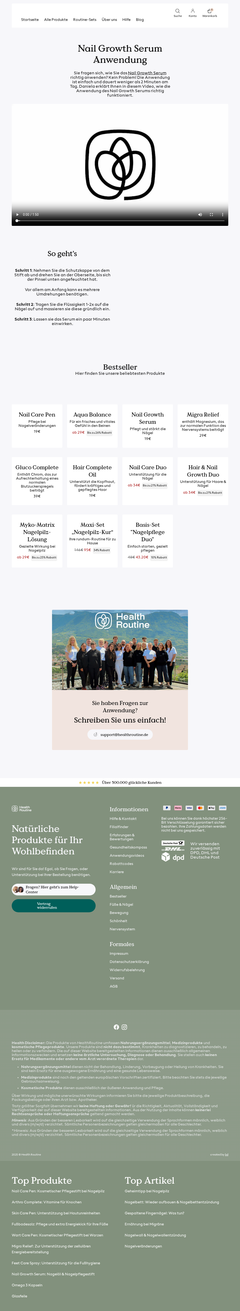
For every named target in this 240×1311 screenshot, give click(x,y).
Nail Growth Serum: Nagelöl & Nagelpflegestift (53, 1274)
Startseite (30, 20)
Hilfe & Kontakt (123, 819)
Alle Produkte (56, 20)
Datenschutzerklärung (129, 962)
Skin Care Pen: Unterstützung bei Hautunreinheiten (56, 1213)
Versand (117, 978)
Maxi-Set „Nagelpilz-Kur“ (92, 528)
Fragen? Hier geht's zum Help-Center (52, 889)
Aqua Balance (92, 414)
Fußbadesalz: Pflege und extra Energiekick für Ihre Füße (60, 1224)
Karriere (117, 872)
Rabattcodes (121, 864)
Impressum (119, 953)
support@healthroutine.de (124, 734)
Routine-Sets (84, 20)
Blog (140, 20)
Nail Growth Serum (147, 73)
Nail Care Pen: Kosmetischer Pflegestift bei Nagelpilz (58, 1191)
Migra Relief (203, 414)
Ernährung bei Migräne (144, 1224)
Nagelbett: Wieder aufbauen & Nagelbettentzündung (172, 1202)
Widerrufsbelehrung (127, 970)
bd (226, 1155)
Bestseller (118, 896)
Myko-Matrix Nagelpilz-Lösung (37, 532)
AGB (114, 986)
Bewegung (119, 913)
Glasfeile (19, 1296)
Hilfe (126, 20)
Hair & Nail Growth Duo (203, 471)
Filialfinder (119, 827)
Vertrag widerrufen (47, 905)
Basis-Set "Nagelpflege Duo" (148, 532)
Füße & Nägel (121, 904)
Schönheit (118, 921)
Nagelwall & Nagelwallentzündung (155, 1235)
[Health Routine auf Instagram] (124, 1028)
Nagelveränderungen (143, 1246)
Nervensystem (122, 929)
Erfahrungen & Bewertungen (122, 837)
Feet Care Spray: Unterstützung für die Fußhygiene (56, 1263)
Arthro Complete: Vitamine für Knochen (47, 1202)
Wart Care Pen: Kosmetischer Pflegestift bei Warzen (57, 1235)
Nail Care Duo (147, 467)
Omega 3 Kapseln (27, 1285)
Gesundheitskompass (128, 847)
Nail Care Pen (37, 414)
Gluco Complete (37, 467)
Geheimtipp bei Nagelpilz (147, 1191)
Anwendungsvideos (127, 855)
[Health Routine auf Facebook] (116, 1028)
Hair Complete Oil (92, 471)
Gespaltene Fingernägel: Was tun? (154, 1213)
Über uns (109, 20)
